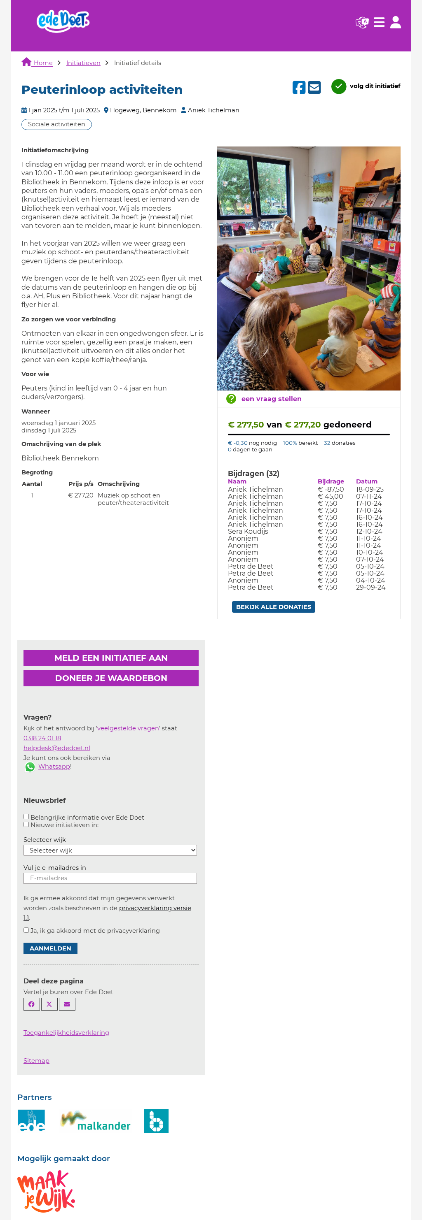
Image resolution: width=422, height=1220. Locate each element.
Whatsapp (54, 766)
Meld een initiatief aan (111, 658)
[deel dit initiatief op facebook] (298, 87)
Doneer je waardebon (111, 678)
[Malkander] (95, 1120)
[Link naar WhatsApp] (30, 766)
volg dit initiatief (374, 86)
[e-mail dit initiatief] (313, 88)
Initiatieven (83, 63)
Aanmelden (50, 948)
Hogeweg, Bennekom (143, 110)
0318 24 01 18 (42, 738)
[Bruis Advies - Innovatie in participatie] (156, 1120)
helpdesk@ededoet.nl (56, 748)
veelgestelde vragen (128, 728)
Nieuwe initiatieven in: (64, 825)
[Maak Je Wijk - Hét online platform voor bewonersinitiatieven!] (46, 1190)
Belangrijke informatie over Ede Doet (87, 817)
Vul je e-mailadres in (54, 867)
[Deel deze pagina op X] (49, 1004)
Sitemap (36, 1060)
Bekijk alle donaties (273, 607)
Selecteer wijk (44, 840)
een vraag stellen (271, 399)
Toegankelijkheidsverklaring (66, 1032)
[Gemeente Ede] (31, 1120)
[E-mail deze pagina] (67, 1004)
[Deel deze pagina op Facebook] (31, 1004)
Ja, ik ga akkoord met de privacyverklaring (95, 930)
